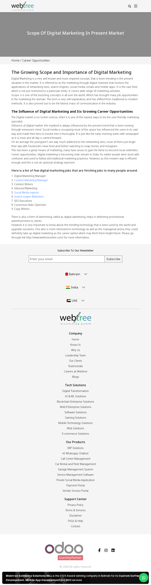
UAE (74, 301)
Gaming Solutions (75, 417)
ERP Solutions (76, 448)
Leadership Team (75, 355)
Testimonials (75, 366)
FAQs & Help (75, 521)
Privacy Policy (75, 505)
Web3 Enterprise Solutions (75, 407)
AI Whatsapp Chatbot (75, 453)
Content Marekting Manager (31, 180)
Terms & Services (75, 510)
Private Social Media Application (76, 480)
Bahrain (74, 274)
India (74, 287)
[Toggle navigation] (136, 6)
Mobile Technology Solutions (75, 423)
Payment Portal (75, 485)
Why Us (75, 350)
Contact (75, 526)
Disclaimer (75, 515)
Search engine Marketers (29, 196)
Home (15, 60)
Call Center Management (75, 458)
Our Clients (75, 360)
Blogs (75, 376)
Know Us (75, 344)
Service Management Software (75, 474)
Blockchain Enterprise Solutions (75, 401)
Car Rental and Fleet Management (75, 464)
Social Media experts (26, 192)
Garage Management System (75, 469)
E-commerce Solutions (75, 433)
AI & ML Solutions (75, 396)
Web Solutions (75, 428)
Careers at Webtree (75, 371)
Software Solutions (75, 412)
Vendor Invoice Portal (75, 490)
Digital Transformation (75, 391)
